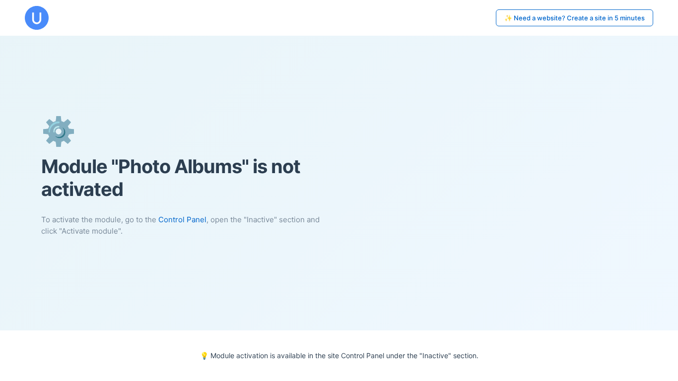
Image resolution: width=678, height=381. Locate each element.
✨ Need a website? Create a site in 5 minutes (574, 18)
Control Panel (182, 219)
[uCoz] (37, 18)
